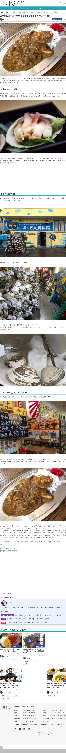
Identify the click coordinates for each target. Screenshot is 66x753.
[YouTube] (29, 729)
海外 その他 (46, 721)
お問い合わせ (24, 724)
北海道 (16, 710)
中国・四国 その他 (32, 718)
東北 (44, 710)
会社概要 (16, 724)
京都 (53, 715)
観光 (10, 593)
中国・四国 (17, 718)
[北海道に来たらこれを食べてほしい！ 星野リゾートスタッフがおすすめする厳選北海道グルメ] (11, 683)
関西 (44, 715)
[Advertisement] (34, 673)
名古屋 (54, 713)
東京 (24, 713)
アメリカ (25, 721)
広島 (24, 718)
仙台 (53, 710)
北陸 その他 (30, 715)
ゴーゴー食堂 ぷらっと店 (8, 548)
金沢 (24, 715)
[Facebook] (20, 729)
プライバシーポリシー (56, 724)
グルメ (3, 593)
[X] (15, 729)
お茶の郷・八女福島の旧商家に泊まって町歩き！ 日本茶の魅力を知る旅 (25, 619)
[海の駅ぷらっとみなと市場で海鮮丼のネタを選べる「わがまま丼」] (11, 646)
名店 (55, 695)
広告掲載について (44, 724)
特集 (40, 8)
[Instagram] (24, 729)
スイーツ (39, 661)
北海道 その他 (57, 19)
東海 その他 (61, 713)
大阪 (57, 715)
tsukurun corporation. (53, 734)
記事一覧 (8, 12)
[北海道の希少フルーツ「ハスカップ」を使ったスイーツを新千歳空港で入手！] (34, 649)
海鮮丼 (14, 659)
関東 (15, 713)
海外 (15, 721)
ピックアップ (24, 8)
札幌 (24, 710)
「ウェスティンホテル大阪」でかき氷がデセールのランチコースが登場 (25, 622)
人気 (8, 659)
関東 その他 (34, 713)
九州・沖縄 (46, 718)
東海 (44, 713)
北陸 (15, 715)
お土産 (26, 661)
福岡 (53, 718)
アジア (39, 721)
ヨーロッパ (33, 721)
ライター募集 (34, 724)
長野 (28, 713)
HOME (1, 12)
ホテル (2, 698)
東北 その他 (59, 710)
